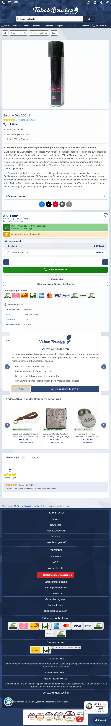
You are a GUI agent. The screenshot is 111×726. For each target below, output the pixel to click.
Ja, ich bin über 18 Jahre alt (65, 389)
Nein (21, 389)
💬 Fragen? (100, 720)
